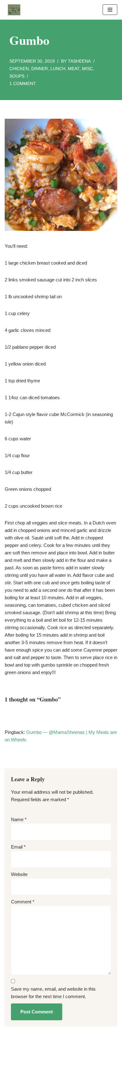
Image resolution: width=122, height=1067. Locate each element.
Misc (87, 68)
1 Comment (22, 83)
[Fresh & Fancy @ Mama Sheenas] (12, 9)
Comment (22, 901)
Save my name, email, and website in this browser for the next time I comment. (53, 992)
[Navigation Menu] (110, 9)
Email (18, 846)
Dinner (39, 68)
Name (19, 819)
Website (19, 874)
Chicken (19, 68)
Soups (16, 76)
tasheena (79, 61)
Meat (73, 68)
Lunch (57, 68)
